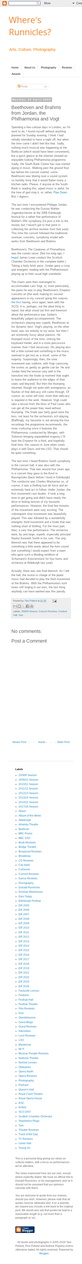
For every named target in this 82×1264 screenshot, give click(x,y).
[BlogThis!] (19, 606)
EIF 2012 (24, 936)
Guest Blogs (26, 1022)
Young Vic (25, 1147)
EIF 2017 (24, 959)
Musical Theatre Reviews (34, 1053)
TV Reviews (26, 1138)
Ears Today (25, 896)
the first (16, 302)
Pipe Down (60, 192)
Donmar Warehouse (31, 891)
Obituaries (25, 1067)
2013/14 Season (28, 797)
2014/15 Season (28, 802)
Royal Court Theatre (31, 1094)
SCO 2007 (25, 1111)
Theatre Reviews (29, 1129)
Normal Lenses (28, 1062)
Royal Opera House (30, 1098)
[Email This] (15, 606)
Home (15, 67)
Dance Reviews (28, 878)
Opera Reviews (28, 1075)
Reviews (67, 67)
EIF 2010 (24, 927)
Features (24, 995)
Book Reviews (27, 842)
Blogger (44, 1253)
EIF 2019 (24, 968)
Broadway (25, 855)
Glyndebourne (27, 1017)
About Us (29, 67)
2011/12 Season (28, 788)
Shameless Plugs (29, 1120)
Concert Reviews (48, 611)
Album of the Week (30, 815)
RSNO (22, 1107)
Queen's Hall (26, 1089)
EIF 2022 (24, 977)
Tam (20, 615)
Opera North (26, 1071)
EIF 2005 (24, 905)
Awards (16, 74)
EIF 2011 (24, 932)
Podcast (23, 1085)
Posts (24, 86)
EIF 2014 (24, 945)
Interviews (25, 1031)
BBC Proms (25, 833)
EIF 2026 (24, 986)
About (22, 811)
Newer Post (19, 742)
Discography (26, 883)
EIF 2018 (24, 963)
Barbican (24, 829)
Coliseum (24, 869)
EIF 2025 (24, 981)
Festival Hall (26, 999)
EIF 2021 (24, 972)
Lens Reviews (27, 1035)
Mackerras (25, 1044)
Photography (48, 67)
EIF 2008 (24, 918)
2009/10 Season (28, 779)
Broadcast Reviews (30, 851)
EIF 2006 (24, 909)
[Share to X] (23, 606)
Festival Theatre (28, 1004)
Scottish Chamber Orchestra (35, 1116)
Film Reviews (27, 1008)
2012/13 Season (28, 793)
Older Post (63, 742)
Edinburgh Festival (30, 900)
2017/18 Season (28, 806)
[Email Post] (54, 600)
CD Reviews (26, 860)
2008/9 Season (29, 611)
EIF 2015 (24, 950)
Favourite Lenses (29, 990)
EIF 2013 (24, 941)
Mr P (21, 1049)
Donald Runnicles (29, 887)
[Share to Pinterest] (32, 606)
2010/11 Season (28, 784)
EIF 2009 (24, 923)
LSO (21, 1040)
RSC (21, 1103)
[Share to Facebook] (27, 606)
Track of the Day (28, 1134)
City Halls (24, 865)
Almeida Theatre (28, 824)
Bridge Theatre (27, 846)
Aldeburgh (25, 820)
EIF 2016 (24, 954)
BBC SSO (24, 838)
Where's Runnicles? (30, 26)
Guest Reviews (28, 1026)
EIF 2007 (24, 914)
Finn (21, 1013)
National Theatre (28, 1058)
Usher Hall (25, 1143)
